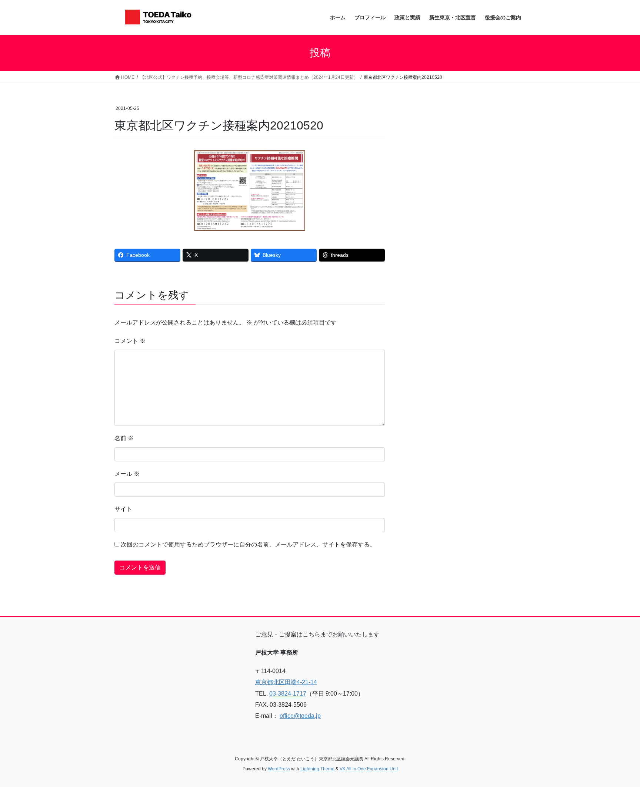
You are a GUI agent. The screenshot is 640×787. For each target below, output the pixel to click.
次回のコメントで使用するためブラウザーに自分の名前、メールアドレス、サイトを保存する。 (248, 544)
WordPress (279, 768)
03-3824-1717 (287, 693)
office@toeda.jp (300, 716)
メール (127, 474)
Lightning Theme (317, 768)
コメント (130, 341)
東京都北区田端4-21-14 (286, 682)
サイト (123, 509)
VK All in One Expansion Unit (369, 768)
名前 (124, 438)
